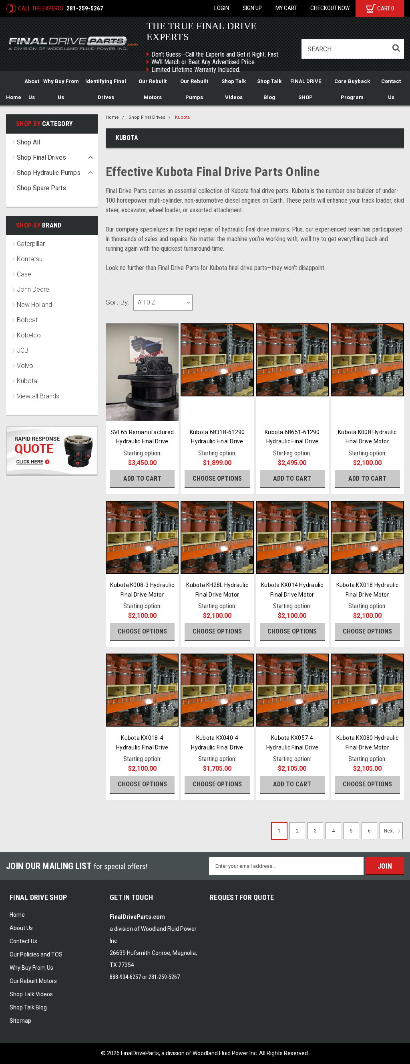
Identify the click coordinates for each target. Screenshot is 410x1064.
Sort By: (117, 302)
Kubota (27, 381)
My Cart (286, 8)
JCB (22, 350)
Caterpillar (31, 244)
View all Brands (38, 396)
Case (24, 274)
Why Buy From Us (61, 89)
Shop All (28, 142)
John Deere (33, 289)
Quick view (142, 412)
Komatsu (29, 259)
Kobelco (29, 335)
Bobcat (27, 320)
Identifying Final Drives (105, 89)
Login (221, 8)
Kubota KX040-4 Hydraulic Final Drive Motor (217, 747)
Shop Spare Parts (41, 188)
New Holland (34, 305)
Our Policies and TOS (36, 954)
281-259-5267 (84, 8)
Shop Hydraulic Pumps (48, 173)
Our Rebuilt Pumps (194, 89)
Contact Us (391, 89)
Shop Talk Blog (269, 89)
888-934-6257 (125, 977)
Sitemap (20, 1020)
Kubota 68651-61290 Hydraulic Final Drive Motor (292, 442)
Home (13, 97)
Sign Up (252, 8)
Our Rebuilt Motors (153, 89)
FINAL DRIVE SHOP (305, 89)
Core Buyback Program (352, 89)
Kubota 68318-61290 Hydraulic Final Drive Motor (217, 442)
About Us (31, 89)
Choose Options (217, 478)
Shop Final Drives (41, 157)
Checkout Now (330, 8)
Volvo (25, 366)
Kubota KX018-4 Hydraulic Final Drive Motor (142, 747)
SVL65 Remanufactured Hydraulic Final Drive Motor (142, 442)
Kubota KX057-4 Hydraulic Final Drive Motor (292, 747)
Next (389, 831)
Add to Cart (142, 478)
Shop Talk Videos (233, 89)
